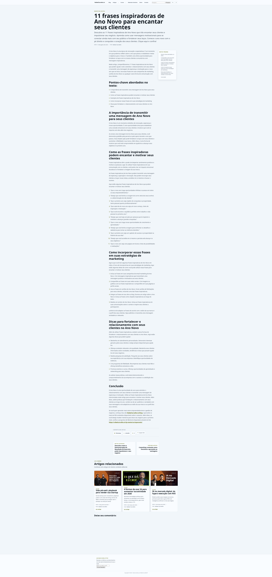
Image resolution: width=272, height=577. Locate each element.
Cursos (122, 2)
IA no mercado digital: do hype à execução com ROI (164, 492)
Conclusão (163, 77)
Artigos (114, 2)
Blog (110, 2)
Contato (146, 2)
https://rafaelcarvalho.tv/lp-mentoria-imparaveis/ (125, 422)
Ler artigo (98, 509)
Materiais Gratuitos (132, 2)
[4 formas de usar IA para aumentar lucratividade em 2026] (136, 478)
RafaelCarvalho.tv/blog (134, 413)
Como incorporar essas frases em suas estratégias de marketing (167, 68)
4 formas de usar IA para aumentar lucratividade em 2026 (135, 491)
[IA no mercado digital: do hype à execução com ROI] (164, 478)
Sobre (140, 2)
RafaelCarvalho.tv (100, 2)
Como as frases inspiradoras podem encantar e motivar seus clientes (167, 64)
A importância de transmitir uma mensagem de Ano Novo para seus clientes (167, 59)
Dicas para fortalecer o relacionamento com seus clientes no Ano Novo (167, 73)
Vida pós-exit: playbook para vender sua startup (107, 491)
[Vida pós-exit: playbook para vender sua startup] (107, 478)
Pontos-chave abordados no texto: (167, 55)
